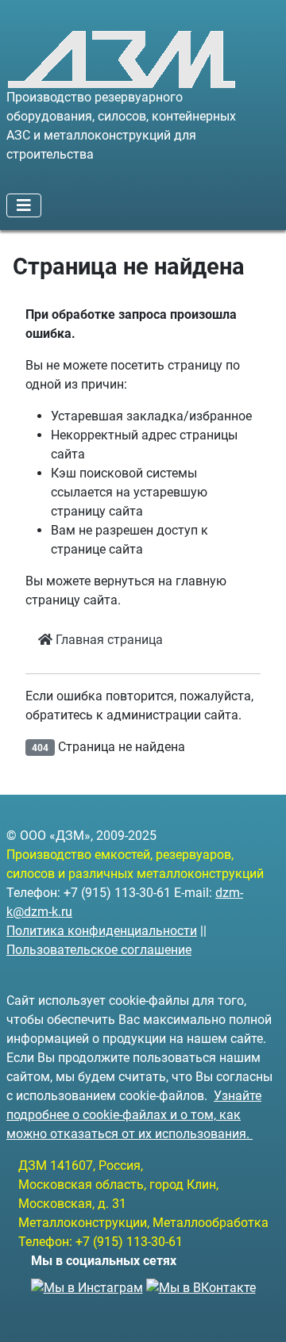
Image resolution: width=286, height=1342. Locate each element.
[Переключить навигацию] (23, 205)
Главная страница (107, 639)
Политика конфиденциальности (101, 930)
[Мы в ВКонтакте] (201, 1282)
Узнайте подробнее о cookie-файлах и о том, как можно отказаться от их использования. (133, 1114)
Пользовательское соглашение (98, 949)
